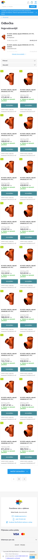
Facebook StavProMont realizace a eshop (20, 522)
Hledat (33, 6)
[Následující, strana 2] (19, 479)
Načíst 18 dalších (17, 471)
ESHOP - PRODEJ (20, 545)
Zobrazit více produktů (18, 54)
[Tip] (9, 79)
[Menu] (35, 2)
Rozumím (29, 557)
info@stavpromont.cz (20, 516)
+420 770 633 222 (20, 519)
